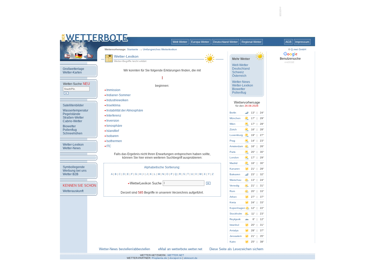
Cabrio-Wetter (72, 121)
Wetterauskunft (73, 191)
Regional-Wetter (251, 41)
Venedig (234, 185)
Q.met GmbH (298, 49)
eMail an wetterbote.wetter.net (180, 249)
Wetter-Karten (72, 72)
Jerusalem (236, 236)
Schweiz (238, 72)
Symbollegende (74, 167)
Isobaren (112, 136)
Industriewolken (117, 100)
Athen (233, 196)
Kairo (233, 241)
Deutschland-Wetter (225, 41)
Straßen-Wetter (73, 117)
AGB (288, 41)
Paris (232, 151)
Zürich (233, 129)
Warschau (235, 180)
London (234, 157)
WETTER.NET (175, 255)
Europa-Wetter (200, 41)
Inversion (112, 120)
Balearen (235, 174)
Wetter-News (72, 148)
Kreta (233, 202)
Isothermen (114, 141)
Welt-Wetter (180, 41)
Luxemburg (236, 135)
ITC (108, 146)
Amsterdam (236, 146)
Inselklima (113, 105)
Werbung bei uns (74, 170)
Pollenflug (70, 130)
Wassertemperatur (75, 110)
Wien (232, 123)
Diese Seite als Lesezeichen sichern (236, 249)
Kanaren (235, 168)
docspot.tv (175, 258)
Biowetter (69, 126)
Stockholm (236, 213)
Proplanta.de (159, 258)
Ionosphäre (114, 126)
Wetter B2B (70, 174)
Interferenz (113, 115)
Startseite (132, 49)
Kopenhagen (237, 208)
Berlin (233, 112)
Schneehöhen (72, 133)
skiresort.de (190, 258)
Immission (113, 90)
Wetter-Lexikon (73, 144)
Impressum (302, 41)
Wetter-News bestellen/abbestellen (124, 249)
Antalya (234, 230)
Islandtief (112, 131)
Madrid (234, 163)
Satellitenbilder (73, 105)
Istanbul (234, 224)
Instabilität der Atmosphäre (124, 110)
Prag (232, 140)
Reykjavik (235, 219)
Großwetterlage (73, 69)
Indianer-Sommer (118, 95)
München (235, 118)
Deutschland (241, 68)
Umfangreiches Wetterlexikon (160, 49)
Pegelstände (71, 114)
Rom (232, 191)
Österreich (239, 76)
